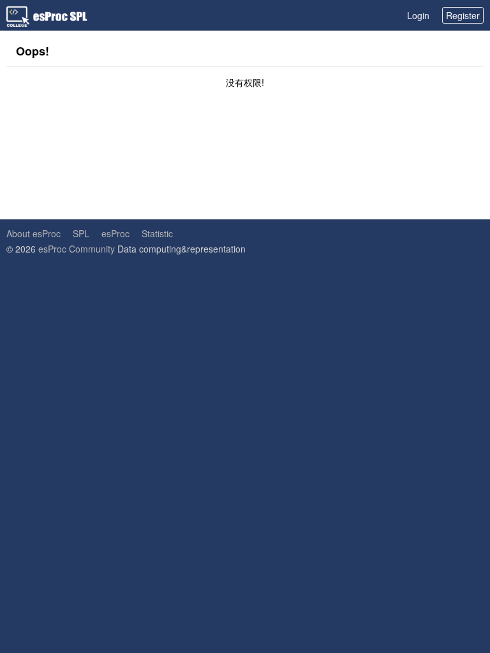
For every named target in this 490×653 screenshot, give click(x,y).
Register (463, 15)
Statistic (157, 233)
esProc (115, 233)
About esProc (33, 233)
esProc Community (76, 248)
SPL (81, 233)
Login (418, 15)
